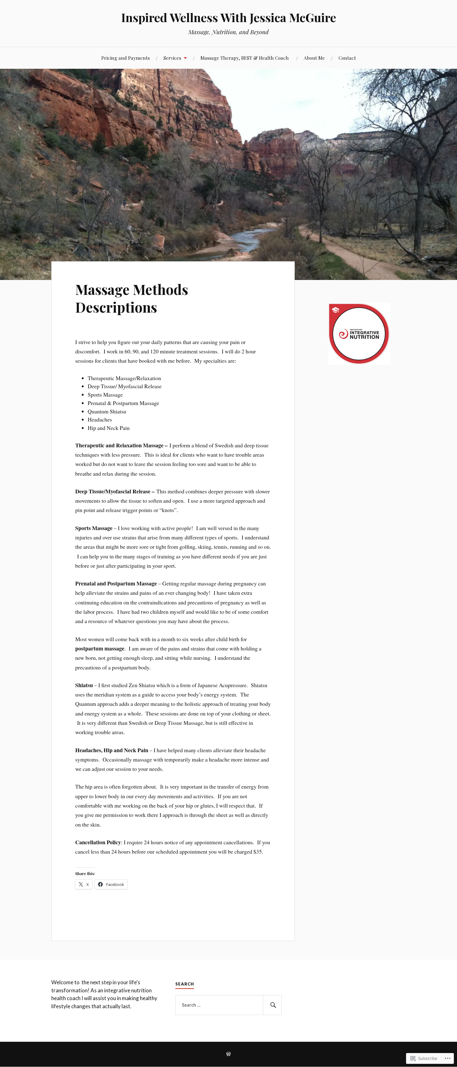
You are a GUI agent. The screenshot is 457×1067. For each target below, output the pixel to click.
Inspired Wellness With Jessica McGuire (228, 17)
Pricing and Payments (125, 57)
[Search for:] (228, 1005)
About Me (314, 57)
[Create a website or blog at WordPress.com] (228, 1054)
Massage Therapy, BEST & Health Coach (245, 57)
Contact (347, 57)
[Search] (272, 1005)
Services (172, 57)
